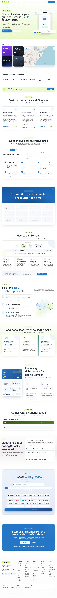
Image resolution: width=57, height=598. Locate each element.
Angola (47, 495)
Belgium (23, 503)
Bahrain (38, 500)
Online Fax (19, 577)
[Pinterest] (14, 574)
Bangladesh (45, 500)
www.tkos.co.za (29, 587)
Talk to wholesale (42, 273)
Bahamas (31, 500)
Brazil (34, 505)
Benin (34, 503)
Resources (37, 2)
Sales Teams (27, 563)
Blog (50, 563)
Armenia (42, 497)
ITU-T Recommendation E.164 (21, 253)
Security (42, 573)
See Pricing (16, 30)
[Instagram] (9, 574)
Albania (18, 495)
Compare (43, 569)
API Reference (51, 571)
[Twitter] (6, 574)
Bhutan (47, 503)
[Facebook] (11, 574)
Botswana (27, 505)
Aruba (48, 497)
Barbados (10, 503)
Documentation (52, 569)
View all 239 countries (28, 509)
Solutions (20, 2)
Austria (17, 500)
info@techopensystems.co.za (10, 587)
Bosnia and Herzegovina (18, 505)
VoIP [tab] (13, 149)
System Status (43, 571)
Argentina (34, 497)
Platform (14, 2)
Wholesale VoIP (52, 576)
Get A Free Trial (6, 30)
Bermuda (41, 503)
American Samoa (32, 495)
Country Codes (52, 565)
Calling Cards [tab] (20, 149)
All (6, 488)
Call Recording (36, 567)
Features (26, 2)
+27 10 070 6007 (21, 587)
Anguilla (10, 497)
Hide (51, 419)
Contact (42, 565)
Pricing (31, 2)
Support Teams (28, 565)
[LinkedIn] (3, 574)
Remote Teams (28, 567)
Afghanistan (11, 495)
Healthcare (27, 569)
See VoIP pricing (43, 126)
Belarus (16, 503)
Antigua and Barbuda (25, 497)
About (42, 563)
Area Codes (51, 567)
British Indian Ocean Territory (44, 505)
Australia (11, 500)
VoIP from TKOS (48, 116)
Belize (29, 503)
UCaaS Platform (20, 563)
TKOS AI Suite (20, 572)
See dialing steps (6, 126)
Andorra (40, 495)
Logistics (27, 576)
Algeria (24, 495)
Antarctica (16, 497)
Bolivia (9, 505)
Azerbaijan (24, 500)
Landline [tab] (7, 149)
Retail (26, 571)
